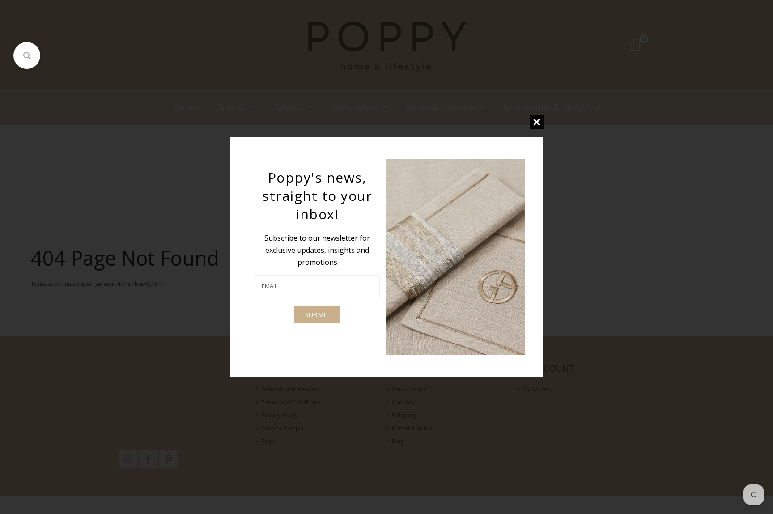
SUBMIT (317, 314)
